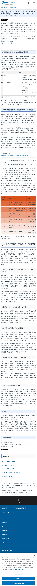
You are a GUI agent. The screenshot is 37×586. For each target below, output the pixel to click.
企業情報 (4, 534)
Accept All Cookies (18, 583)
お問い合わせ (5, 538)
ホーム (3, 7)
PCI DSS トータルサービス (9, 461)
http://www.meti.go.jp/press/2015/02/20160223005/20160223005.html (17, 44)
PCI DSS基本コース (7, 476)
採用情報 (4, 531)
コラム (7, 7)
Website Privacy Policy (17, 569)
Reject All (18, 578)
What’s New (5, 519)
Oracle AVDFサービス (8, 469)
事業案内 (4, 523)
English (4, 542)
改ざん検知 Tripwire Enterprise (11, 472)
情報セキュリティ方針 (7, 551)
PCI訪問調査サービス (8, 465)
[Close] (35, 555)
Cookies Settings (18, 574)
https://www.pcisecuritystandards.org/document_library (15, 155)
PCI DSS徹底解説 (13, 7)
